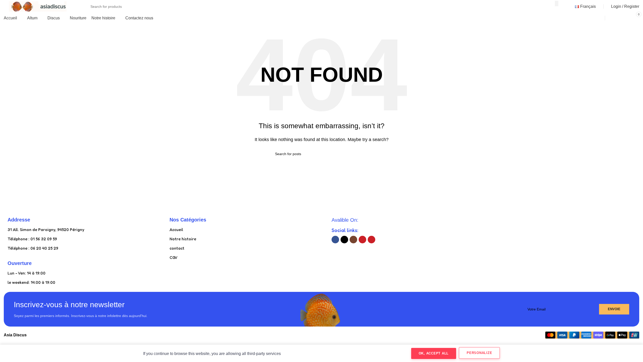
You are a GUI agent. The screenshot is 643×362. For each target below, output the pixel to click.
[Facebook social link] (335, 239)
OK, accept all (434, 353)
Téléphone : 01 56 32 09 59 (32, 238)
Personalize (479, 353)
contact (177, 248)
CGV (174, 257)
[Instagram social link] (353, 239)
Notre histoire (183, 238)
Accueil (176, 229)
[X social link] (344, 239)
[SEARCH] (556, 3)
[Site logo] (35, 6)
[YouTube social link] (362, 239)
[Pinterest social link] (371, 239)
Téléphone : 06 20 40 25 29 (33, 248)
